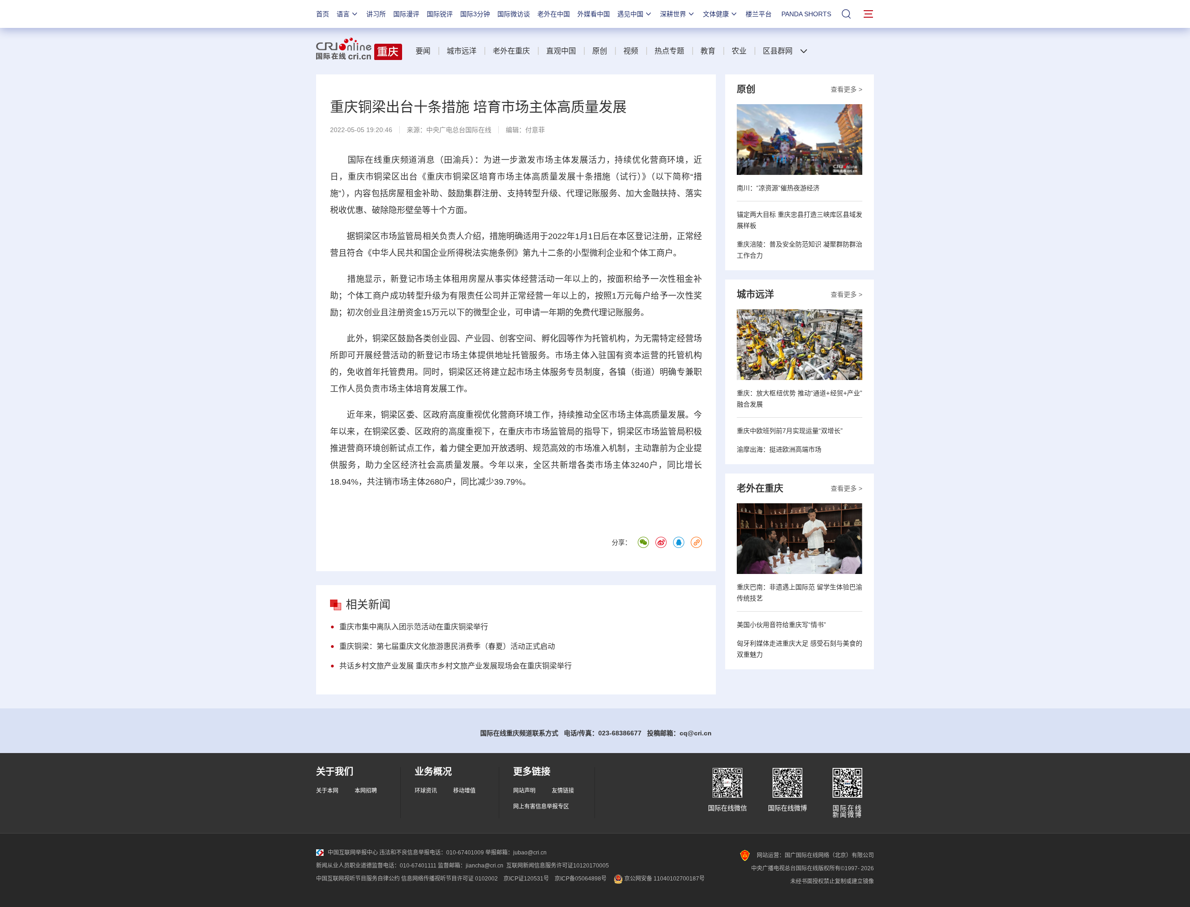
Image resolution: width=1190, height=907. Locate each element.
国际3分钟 (475, 14)
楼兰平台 (759, 14)
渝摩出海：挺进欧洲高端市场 (779, 449)
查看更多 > (846, 89)
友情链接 (563, 790)
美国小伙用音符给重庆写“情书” (781, 624)
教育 (708, 51)
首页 (322, 14)
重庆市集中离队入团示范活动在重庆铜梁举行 (413, 627)
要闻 (423, 51)
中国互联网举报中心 (353, 852)
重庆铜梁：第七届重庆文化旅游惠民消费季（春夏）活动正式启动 (447, 646)
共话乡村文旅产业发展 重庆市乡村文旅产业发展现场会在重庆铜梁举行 (455, 666)
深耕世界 (673, 14)
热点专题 (669, 51)
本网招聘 (366, 790)
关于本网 (327, 790)
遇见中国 (630, 14)
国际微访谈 (513, 14)
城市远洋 (461, 51)
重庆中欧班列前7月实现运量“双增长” (790, 430)
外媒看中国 (593, 14)
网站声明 (524, 790)
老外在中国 (553, 14)
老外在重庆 (511, 51)
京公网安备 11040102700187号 (664, 878)
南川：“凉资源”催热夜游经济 (778, 188)
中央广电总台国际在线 (458, 129)
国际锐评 (440, 14)
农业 (739, 51)
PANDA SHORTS (806, 14)
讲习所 (376, 14)
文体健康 (716, 14)
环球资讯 (426, 790)
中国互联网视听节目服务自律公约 (358, 878)
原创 (599, 51)
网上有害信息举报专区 (541, 806)
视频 (630, 51)
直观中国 (561, 51)
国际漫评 (406, 14)
